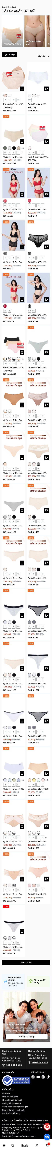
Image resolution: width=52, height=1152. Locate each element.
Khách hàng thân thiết (12, 1100)
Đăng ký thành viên (16, 1024)
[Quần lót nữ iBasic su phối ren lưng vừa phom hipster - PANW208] (13, 130)
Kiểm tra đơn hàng (10, 1097)
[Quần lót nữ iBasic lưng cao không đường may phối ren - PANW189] (38, 446)
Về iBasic (6, 1093)
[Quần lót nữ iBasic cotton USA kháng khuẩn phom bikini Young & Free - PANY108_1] (13, 604)
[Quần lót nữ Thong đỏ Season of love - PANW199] (13, 183)
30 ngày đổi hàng (39, 981)
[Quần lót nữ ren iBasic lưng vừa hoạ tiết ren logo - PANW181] (13, 867)
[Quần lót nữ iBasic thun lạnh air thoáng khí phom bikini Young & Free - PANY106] (38, 709)
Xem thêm (26, 962)
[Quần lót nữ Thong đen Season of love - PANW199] (38, 235)
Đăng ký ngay (27, 1036)
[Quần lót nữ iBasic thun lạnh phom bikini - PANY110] (13, 499)
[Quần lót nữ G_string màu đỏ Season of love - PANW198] (13, 288)
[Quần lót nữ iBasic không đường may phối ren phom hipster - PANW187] (13, 393)
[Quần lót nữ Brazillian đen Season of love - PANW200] (13, 235)
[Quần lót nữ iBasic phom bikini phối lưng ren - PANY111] (38, 341)
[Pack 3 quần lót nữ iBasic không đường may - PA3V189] (13, 341)
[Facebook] (33, 1076)
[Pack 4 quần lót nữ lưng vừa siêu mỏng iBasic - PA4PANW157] (38, 130)
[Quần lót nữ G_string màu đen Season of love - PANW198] (38, 288)
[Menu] (4, 1145)
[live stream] (47, 1128)
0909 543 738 (40, 1062)
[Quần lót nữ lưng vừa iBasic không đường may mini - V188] (38, 762)
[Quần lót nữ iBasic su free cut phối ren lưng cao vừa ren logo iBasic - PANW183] (38, 815)
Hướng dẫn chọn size (11, 1103)
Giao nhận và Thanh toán (13, 1110)
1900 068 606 (14, 1064)
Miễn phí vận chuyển (14, 978)
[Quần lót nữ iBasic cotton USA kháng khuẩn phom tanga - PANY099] (13, 920)
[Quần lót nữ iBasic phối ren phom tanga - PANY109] (13, 446)
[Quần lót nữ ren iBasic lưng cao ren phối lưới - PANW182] (13, 815)
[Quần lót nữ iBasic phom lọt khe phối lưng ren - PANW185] (38, 393)
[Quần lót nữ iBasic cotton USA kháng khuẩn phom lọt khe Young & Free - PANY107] (38, 657)
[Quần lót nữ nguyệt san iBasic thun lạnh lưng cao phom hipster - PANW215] (38, 77)
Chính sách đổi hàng (11, 1113)
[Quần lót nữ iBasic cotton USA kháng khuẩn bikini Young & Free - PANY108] (13, 709)
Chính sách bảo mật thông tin (15, 1106)
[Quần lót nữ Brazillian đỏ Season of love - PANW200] (38, 183)
